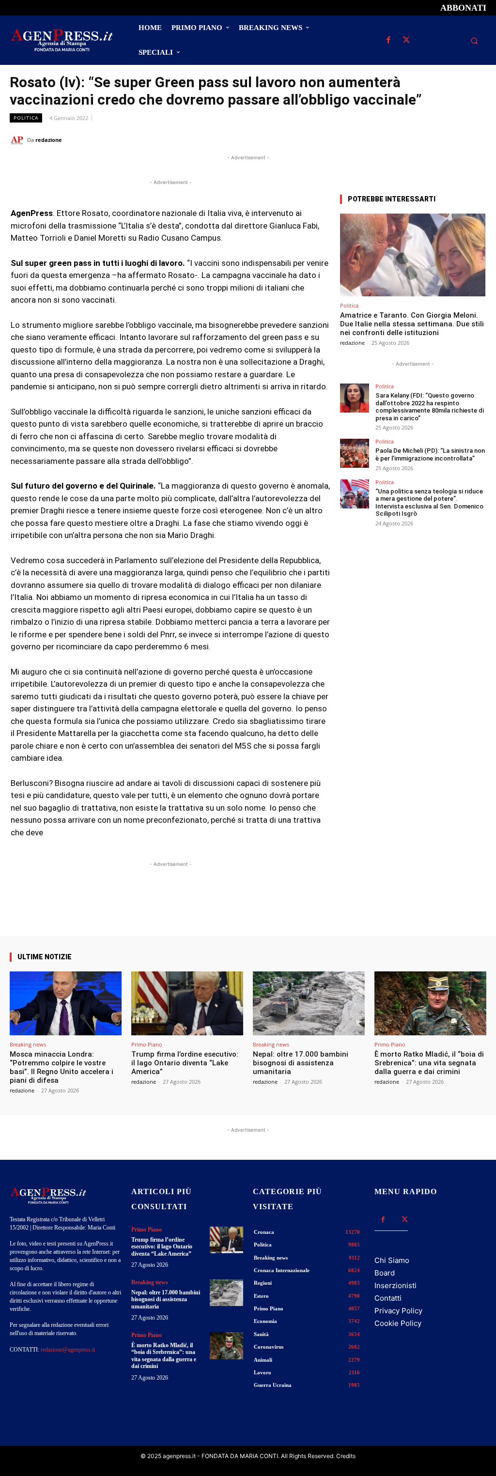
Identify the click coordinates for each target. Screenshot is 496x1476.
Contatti (388, 1298)
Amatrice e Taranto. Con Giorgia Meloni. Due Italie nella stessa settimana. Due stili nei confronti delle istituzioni (412, 324)
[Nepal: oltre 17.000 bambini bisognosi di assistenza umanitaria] (309, 1003)
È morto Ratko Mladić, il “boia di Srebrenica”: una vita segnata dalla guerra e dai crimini (429, 1063)
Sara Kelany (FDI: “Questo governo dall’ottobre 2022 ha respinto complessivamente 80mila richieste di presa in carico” (429, 407)
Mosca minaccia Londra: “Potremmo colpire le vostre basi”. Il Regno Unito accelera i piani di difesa (61, 1067)
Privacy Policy (398, 1310)
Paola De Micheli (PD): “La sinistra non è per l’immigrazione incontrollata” (430, 454)
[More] (315, 908)
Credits (346, 1456)
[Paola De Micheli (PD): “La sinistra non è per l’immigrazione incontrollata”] (354, 453)
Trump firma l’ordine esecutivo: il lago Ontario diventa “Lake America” (184, 1063)
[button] (474, 41)
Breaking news (28, 1044)
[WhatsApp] (432, 139)
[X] (406, 40)
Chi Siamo (391, 1260)
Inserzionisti (395, 1285)
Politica (26, 117)
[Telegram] (476, 139)
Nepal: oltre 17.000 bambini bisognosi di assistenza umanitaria (300, 1063)
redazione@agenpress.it (68, 1349)
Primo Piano (146, 1044)
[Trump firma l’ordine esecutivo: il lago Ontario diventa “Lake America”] (187, 1003)
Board (384, 1272)
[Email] (454, 139)
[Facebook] (388, 40)
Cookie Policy (397, 1323)
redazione (48, 139)
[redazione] (18, 140)
